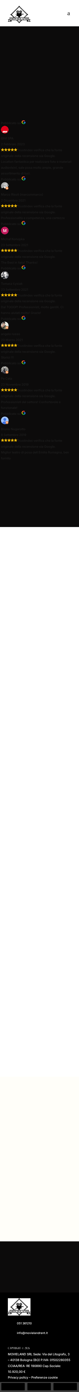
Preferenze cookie (44, 1377)
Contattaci (38, 1275)
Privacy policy (18, 1377)
